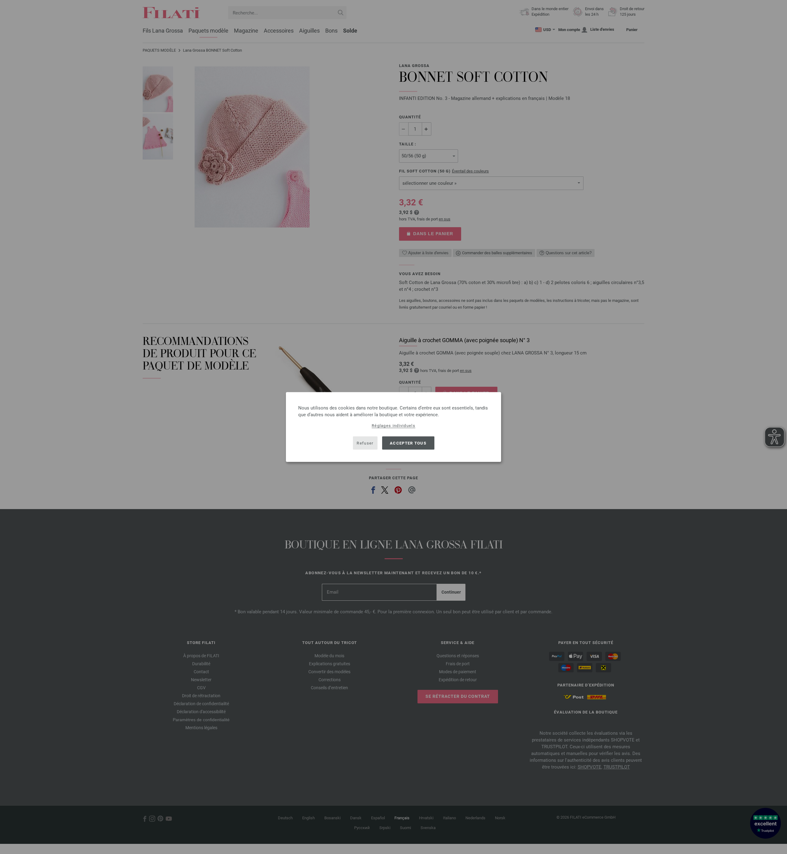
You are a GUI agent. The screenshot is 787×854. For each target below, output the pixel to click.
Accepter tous (408, 443)
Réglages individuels (393, 425)
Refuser (365, 443)
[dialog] (393, 427)
